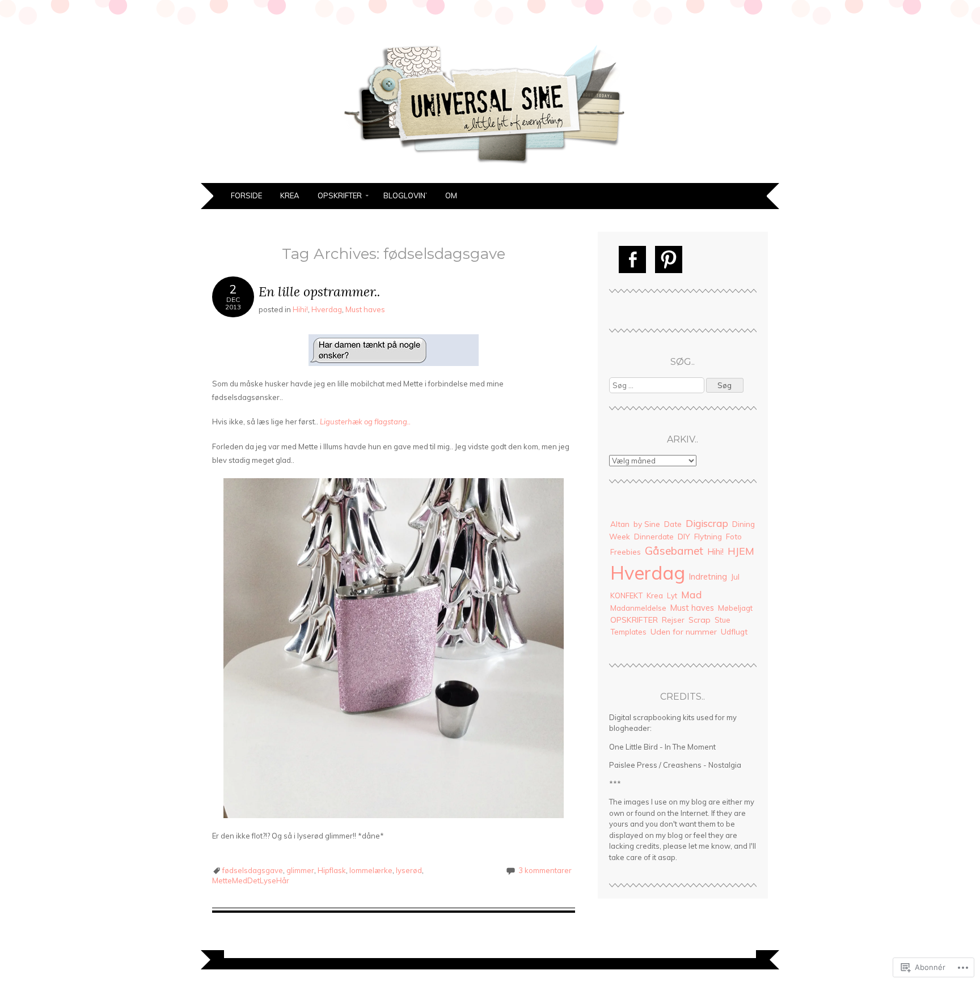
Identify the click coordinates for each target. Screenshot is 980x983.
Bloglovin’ (405, 195)
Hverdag (326, 309)
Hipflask (332, 870)
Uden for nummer (683, 632)
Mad (691, 594)
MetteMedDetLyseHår (250, 880)
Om (451, 195)
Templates (628, 631)
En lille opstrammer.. (319, 291)
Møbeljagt (735, 607)
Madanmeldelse (638, 607)
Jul (735, 576)
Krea (289, 195)
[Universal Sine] (490, 176)
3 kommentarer (545, 870)
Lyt (672, 595)
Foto (734, 536)
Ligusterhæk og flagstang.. (366, 421)
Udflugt (734, 631)
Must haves (365, 309)
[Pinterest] (668, 259)
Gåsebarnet (674, 551)
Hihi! (300, 309)
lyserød (409, 870)
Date (673, 524)
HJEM (741, 550)
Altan (620, 524)
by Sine (646, 524)
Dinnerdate (654, 536)
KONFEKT (626, 595)
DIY (684, 536)
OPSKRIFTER (340, 195)
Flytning (708, 536)
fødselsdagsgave (252, 870)
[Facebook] (632, 259)
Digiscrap (707, 523)
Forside (246, 195)
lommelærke (370, 870)
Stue (722, 619)
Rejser (673, 619)
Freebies (625, 551)
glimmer (300, 870)
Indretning (708, 576)
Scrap (699, 620)
